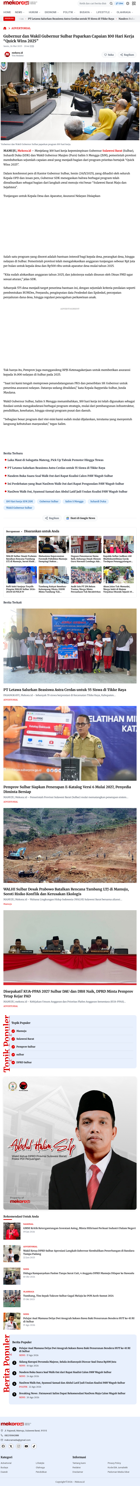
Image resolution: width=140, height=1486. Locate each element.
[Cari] (111, 3)
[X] (11, 1446)
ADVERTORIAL (21, 28)
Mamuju (7, 904)
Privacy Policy (114, 1463)
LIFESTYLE (103, 12)
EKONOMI (50, 12)
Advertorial (6, 1463)
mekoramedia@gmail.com (17, 1440)
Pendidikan (41, 1472)
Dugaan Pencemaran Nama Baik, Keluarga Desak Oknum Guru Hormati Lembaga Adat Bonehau (86, 560)
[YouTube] (26, 1446)
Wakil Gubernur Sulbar (19, 507)
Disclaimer (78, 1472)
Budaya (4, 1467)
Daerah (4, 1472)
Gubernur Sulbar (49, 501)
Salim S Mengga (74, 501)
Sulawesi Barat (112, 150)
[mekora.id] (7, 54)
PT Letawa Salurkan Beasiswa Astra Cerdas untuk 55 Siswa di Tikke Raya (51, 18)
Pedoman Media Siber (118, 1472)
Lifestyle (40, 1463)
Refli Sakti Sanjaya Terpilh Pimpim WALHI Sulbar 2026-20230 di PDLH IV (21, 589)
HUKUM (33, 12)
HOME (7, 12)
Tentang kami (79, 1463)
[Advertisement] (70, 226)
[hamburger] (134, 3)
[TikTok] (34, 1446)
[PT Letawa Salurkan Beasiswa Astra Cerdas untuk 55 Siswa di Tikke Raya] (70, 646)
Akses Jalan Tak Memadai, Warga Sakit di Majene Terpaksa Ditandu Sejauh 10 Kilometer (117, 590)
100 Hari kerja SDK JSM (19, 501)
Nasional (28, 1224)
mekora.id (17, 52)
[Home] (4, 28)
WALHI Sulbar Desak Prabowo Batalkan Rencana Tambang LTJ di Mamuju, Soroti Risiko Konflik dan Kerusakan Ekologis (21, 561)
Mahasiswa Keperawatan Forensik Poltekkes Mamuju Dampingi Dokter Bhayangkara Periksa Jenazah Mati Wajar (53, 561)
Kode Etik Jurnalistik (118, 1467)
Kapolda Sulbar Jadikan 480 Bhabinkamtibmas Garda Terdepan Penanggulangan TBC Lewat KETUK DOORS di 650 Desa (117, 561)
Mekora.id (24, 150)
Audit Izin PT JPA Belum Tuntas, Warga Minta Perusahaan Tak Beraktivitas (86, 589)
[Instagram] (18, 1446)
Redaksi (77, 1467)
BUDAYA (85, 12)
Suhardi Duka (98, 501)
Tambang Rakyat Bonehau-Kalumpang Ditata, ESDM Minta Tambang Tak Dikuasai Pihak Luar (53, 590)
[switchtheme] (127, 3)
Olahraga (40, 1467)
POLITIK (68, 12)
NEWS (18, 12)
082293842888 (11, 1435)
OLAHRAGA (124, 12)
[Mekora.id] (16, 1424)
